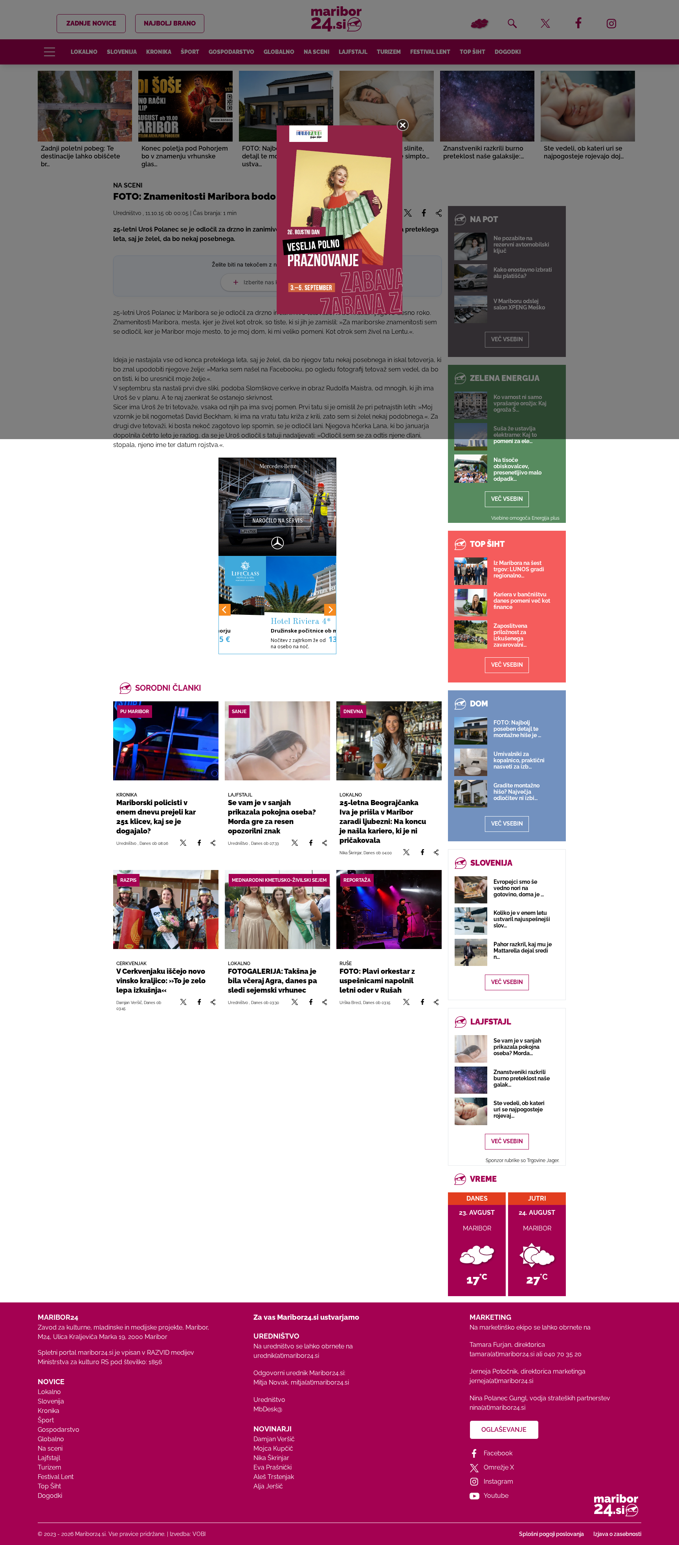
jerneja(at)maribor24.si (501, 1381)
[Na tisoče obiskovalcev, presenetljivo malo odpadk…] (470, 468)
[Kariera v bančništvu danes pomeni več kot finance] (470, 602)
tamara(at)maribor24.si (502, 1354)
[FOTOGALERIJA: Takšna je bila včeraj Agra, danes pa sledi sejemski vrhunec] (277, 909)
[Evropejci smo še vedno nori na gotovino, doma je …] (471, 889)
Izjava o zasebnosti (617, 1534)
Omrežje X (499, 1467)
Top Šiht (49, 1486)
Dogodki (50, 1495)
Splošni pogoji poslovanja (551, 1534)
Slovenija (51, 1401)
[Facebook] (199, 843)
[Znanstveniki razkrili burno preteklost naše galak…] (471, 1080)
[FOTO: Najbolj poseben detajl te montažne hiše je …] (470, 731)
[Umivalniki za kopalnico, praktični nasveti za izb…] (470, 762)
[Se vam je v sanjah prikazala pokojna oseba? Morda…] (471, 1048)
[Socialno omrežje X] (183, 843)
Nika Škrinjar (271, 1458)
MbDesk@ (267, 1409)
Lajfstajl (49, 1458)
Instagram (498, 1481)
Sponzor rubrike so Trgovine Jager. (522, 1160)
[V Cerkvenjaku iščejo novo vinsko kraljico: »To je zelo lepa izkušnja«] (165, 909)
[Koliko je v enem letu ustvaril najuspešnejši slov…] (471, 920)
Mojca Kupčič (273, 1448)
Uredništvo (269, 1399)
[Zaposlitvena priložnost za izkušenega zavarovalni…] (470, 634)
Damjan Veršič (274, 1439)
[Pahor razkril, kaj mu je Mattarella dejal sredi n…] (471, 952)
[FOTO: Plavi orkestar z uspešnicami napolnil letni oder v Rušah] (389, 909)
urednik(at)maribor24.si (286, 1355)
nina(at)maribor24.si (497, 1407)
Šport (46, 1420)
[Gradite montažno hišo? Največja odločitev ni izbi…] (470, 793)
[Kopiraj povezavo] (212, 843)
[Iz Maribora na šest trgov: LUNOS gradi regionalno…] (470, 571)
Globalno (51, 1439)
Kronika (48, 1410)
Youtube (496, 1495)
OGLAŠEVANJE (504, 1429)
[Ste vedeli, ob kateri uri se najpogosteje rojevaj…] (471, 1111)
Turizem (49, 1467)
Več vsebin (507, 499)
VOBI (199, 1534)
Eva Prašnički (272, 1467)
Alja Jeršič (268, 1486)
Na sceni (50, 1448)
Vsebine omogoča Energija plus (525, 518)
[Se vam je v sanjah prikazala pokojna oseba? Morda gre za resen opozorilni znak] (277, 740)
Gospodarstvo (58, 1429)
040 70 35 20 (563, 1354)
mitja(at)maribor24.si (320, 1382)
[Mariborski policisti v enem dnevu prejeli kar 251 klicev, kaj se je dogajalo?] (165, 740)
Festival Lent (55, 1477)
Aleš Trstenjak (273, 1477)
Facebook (498, 1453)
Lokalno (49, 1392)
